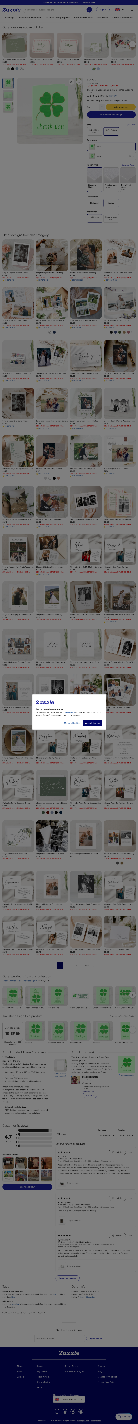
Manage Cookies (72, 723)
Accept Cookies (92, 723)
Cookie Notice (69, 712)
